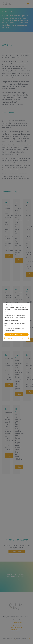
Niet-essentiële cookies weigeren (16, 338)
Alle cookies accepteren (16, 334)
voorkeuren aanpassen (14, 328)
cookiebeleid (7, 330)
